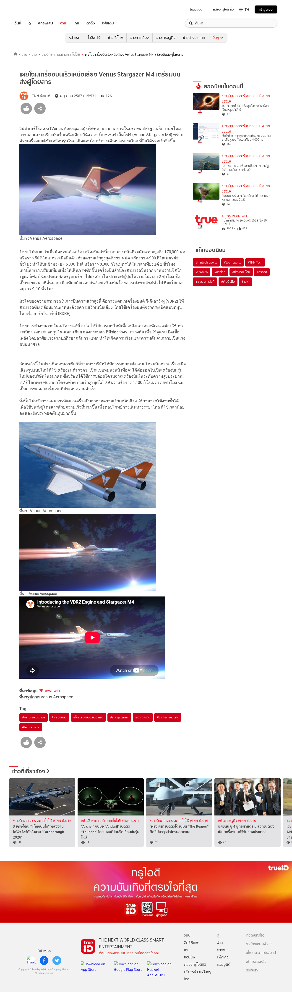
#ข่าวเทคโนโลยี (241, 272)
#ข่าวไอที (219, 272)
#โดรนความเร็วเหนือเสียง (88, 717)
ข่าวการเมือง (139, 37)
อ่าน (63, 23)
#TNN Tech (255, 262)
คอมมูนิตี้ (223, 964)
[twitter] (56, 960)
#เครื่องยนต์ (59, 717)
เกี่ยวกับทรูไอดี (255, 935)
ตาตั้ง (90, 23)
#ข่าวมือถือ (228, 281)
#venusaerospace (33, 717)
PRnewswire (50, 690)
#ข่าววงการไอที (205, 281)
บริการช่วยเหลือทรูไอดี (197, 975)
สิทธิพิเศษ (45, 23)
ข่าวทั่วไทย (115, 37)
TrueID (28, 9)
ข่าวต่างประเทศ (194, 37)
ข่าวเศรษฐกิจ (165, 37)
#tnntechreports (168, 717)
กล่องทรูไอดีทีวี (195, 964)
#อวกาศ (262, 272)
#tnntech (202, 272)
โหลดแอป (196, 9)
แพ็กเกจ (223, 957)
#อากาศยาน (143, 717)
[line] (31, 960)
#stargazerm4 (119, 717)
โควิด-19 (94, 37)
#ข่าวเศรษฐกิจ (228, 820)
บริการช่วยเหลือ (256, 961)
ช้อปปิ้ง (189, 957)
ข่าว (34, 54)
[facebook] (44, 960)
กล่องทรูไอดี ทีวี (223, 9)
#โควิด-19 (228, 216)
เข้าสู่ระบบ (266, 9)
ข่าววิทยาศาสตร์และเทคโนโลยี (61, 54)
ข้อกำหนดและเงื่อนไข (259, 944)
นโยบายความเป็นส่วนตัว (261, 952)
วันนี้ (18, 23)
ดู (30, 23)
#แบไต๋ (245, 281)
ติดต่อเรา (252, 970)
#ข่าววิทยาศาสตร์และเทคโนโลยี (241, 96)
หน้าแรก (74, 37)
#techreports (30, 727)
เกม (76, 23)
